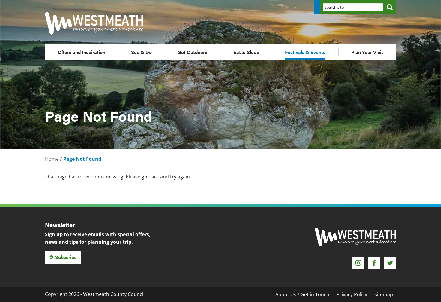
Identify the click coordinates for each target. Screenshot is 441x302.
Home (52, 159)
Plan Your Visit (367, 52)
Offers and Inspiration (81, 52)
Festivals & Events (305, 52)
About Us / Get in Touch (302, 294)
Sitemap (383, 294)
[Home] (100, 23)
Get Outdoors (192, 52)
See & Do (141, 52)
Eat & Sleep (246, 52)
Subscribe (66, 257)
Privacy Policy (352, 294)
